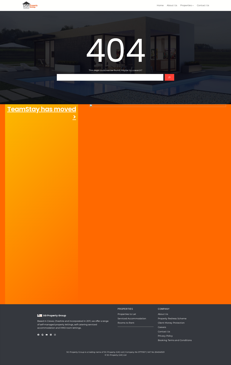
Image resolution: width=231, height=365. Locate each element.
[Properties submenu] (193, 5)
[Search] (169, 77)
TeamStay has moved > (41, 113)
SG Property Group (54, 315)
